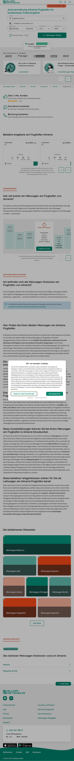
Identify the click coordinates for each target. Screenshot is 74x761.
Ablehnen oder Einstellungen (23, 394)
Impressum (30, 397)
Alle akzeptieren (55, 394)
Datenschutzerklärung (41, 397)
